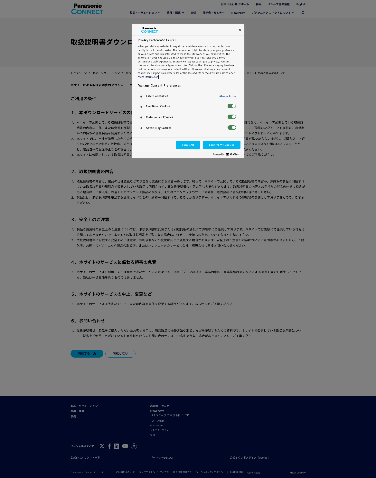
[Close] (240, 30)
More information (148, 77)
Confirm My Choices (221, 144)
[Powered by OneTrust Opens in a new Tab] (227, 155)
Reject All (188, 144)
